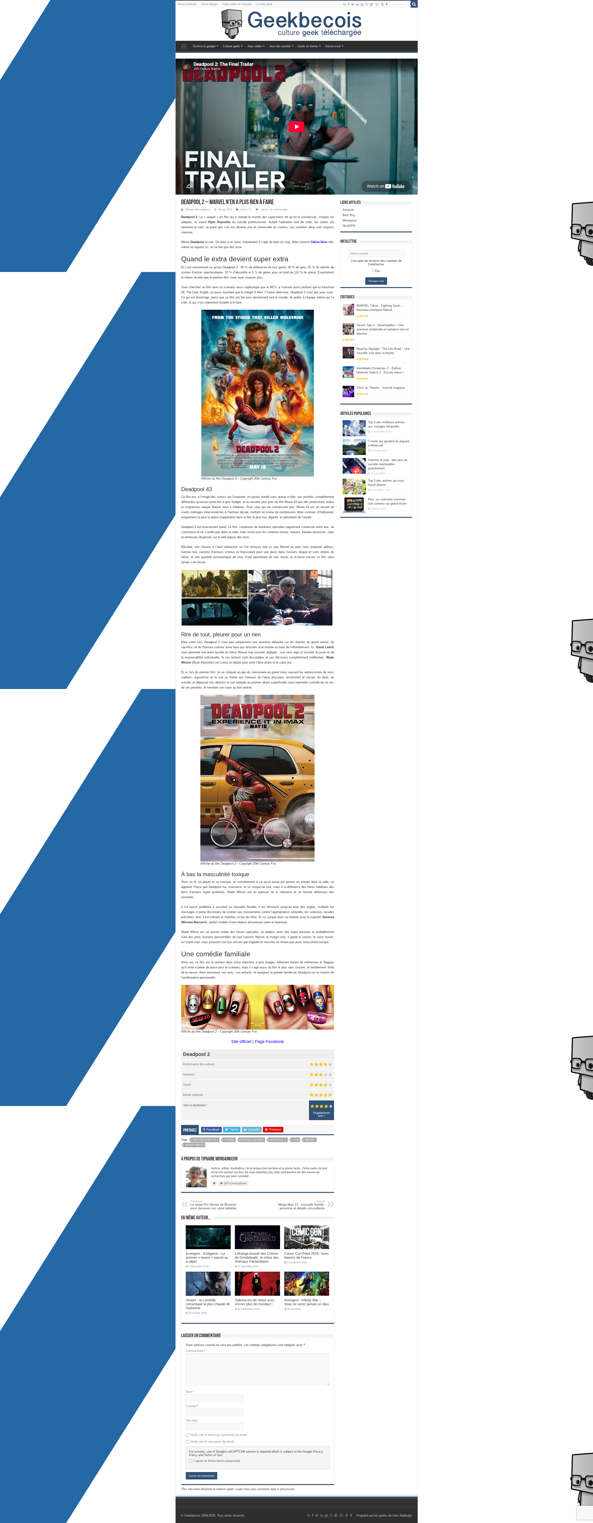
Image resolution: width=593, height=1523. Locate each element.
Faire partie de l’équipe (237, 4)
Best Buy (349, 215)
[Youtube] (362, 4)
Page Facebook (269, 1041)
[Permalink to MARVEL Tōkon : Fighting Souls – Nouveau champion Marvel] (348, 309)
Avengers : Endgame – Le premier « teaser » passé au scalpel (207, 1257)
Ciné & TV (246, 209)
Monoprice (349, 220)
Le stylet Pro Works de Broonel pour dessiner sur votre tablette (213, 1205)
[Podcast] (386, 4)
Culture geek (231, 46)
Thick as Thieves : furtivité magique (380, 387)
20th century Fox (205, 1139)
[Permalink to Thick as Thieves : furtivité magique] (348, 391)
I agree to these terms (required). (217, 1461)
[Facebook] (348, 4)
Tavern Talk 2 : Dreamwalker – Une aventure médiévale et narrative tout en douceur (382, 329)
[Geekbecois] (297, 24)
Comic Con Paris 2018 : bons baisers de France (306, 1255)
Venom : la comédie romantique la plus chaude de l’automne (208, 1304)
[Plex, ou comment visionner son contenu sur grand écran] (354, 505)
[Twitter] (353, 4)
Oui (377, 271)
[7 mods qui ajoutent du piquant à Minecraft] (354, 447)
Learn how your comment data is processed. (265, 1489)
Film (295, 1139)
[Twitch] (377, 4)
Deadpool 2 (278, 1139)
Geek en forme (308, 46)
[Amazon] (382, 4)
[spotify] (371, 4)
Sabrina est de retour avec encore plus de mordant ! (255, 1302)
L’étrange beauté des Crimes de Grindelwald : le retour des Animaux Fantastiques (257, 1257)
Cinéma (229, 1139)
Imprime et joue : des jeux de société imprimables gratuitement (387, 464)
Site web (191, 1420)
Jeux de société (279, 46)
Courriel (192, 1406)
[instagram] (367, 4)
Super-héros (194, 1145)
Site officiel (241, 1041)
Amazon (348, 210)
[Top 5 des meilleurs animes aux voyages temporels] (354, 428)
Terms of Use (213, 1455)
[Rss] (344, 4)
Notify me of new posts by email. (212, 1441)
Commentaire (196, 1350)
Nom (190, 1391)
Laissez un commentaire (274, 209)
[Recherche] (414, 4)
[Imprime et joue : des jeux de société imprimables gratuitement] (354, 466)
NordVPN (349, 226)
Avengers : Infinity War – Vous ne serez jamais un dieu (306, 1302)
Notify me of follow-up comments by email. (219, 1435)
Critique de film (251, 1139)
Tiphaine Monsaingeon (197, 209)
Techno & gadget (204, 46)
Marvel (310, 1139)
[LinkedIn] (357, 4)
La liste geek (264, 4)
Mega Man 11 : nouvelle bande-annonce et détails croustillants (301, 1205)
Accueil (184, 46)
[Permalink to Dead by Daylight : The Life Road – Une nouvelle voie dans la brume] (348, 352)
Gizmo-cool (333, 46)
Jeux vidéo (254, 46)
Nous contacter (187, 4)
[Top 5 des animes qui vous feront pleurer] (354, 486)
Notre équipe (210, 4)
